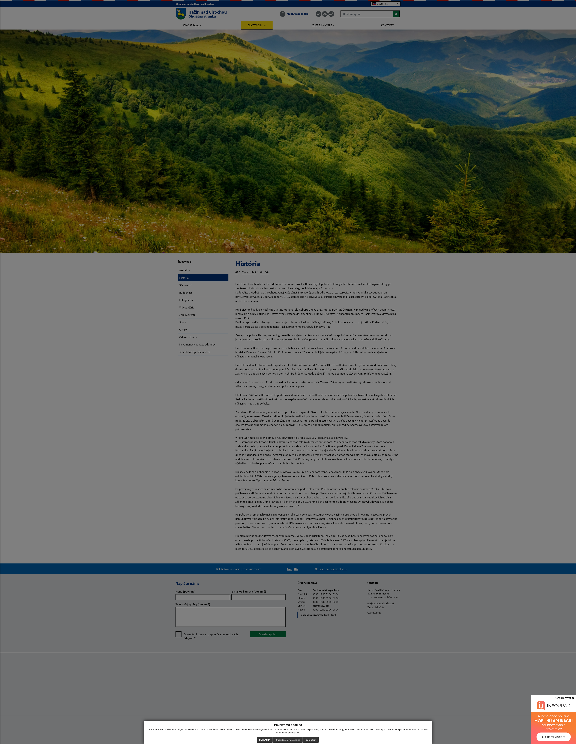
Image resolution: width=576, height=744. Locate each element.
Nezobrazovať (563, 698)
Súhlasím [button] (264, 740)
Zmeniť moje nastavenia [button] (288, 740)
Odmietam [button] (311, 740)
